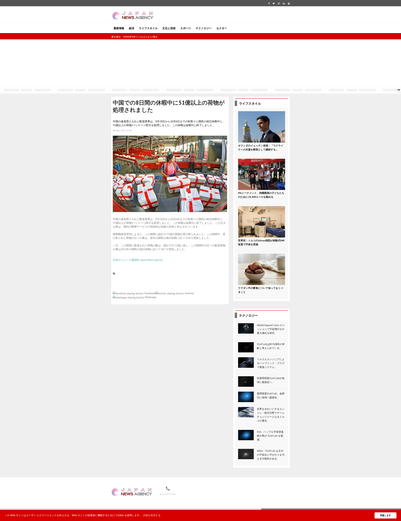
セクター (221, 28)
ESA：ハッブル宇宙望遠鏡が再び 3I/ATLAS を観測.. (270, 435)
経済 (131, 28)
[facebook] (269, 3)
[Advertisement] (200, 63)
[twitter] (274, 3)
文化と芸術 (169, 28)
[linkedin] (284, 3)
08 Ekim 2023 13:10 (122, 130)
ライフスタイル (148, 28)
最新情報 (119, 28)
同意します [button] (385, 515)
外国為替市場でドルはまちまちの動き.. (141, 36)
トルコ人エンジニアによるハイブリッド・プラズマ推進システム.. (270, 363)
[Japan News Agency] (131, 491)
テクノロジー (204, 28)
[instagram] (279, 3)
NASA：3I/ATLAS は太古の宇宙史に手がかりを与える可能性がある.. (270, 454)
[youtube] (289, 3)
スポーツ (185, 28)
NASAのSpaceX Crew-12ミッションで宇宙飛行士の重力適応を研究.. (271, 329)
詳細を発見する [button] (152, 515)
